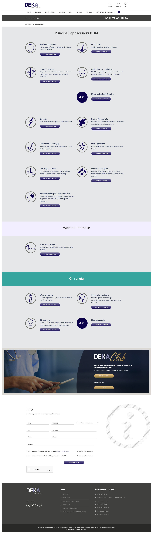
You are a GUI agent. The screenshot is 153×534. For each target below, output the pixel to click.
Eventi (70, 12)
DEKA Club (89, 12)
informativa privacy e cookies (71, 501)
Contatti (110, 12)
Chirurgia (62, 12)
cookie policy (66, 504)
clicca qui (84, 529)
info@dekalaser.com (103, 508)
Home (29, 12)
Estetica (38, 12)
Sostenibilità (100, 12)
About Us (79, 12)
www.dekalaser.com (103, 511)
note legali (66, 494)
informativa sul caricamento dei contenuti (74, 511)
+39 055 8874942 (102, 501)
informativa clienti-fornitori (70, 508)
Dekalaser (28, 24)
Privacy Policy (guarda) (62, 451)
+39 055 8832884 (102, 504)
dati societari (66, 498)
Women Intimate (50, 12)
